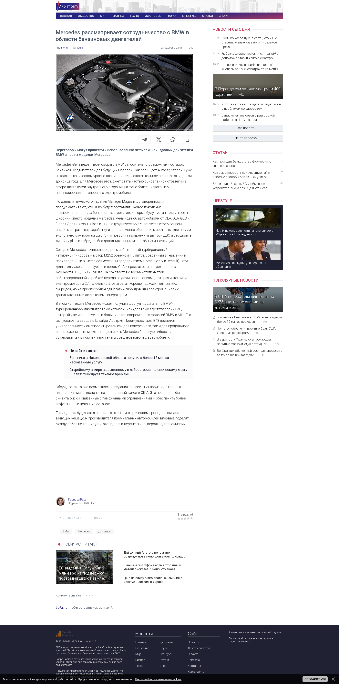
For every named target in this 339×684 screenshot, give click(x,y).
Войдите (61, 607)
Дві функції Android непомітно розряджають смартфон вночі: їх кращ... (154, 554)
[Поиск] (266, 6)
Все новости (246, 128)
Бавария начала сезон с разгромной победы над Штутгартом (248, 118)
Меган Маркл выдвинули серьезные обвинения (241, 264)
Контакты (194, 666)
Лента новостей (246, 138)
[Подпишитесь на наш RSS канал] (253, 652)
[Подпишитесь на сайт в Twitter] (242, 652)
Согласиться (315, 679)
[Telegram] (145, 140)
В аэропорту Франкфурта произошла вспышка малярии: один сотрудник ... (248, 342)
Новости (194, 642)
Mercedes (84, 531)
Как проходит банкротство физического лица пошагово (248, 164)
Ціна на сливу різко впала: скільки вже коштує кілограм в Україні (153, 580)
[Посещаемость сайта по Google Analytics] (64, 634)
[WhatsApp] (173, 140)
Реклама (194, 660)
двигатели (104, 531)
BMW (66, 531)
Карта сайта (196, 671)
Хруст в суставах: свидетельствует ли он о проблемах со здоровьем (251, 106)
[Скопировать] (187, 140)
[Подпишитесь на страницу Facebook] (231, 652)
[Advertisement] (124, 465)
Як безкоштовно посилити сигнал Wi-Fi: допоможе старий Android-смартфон (249, 56)
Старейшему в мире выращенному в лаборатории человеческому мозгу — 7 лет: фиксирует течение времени (128, 372)
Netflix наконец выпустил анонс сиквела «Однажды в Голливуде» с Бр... (244, 232)
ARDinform (62, 647)
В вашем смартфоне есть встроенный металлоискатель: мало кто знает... (152, 567)
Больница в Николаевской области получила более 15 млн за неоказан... (249, 319)
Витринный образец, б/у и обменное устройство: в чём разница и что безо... (248, 186)
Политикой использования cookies (158, 679)
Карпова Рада (77, 499)
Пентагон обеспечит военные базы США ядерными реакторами (246, 331)
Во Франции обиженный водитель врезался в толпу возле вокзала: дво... (249, 353)
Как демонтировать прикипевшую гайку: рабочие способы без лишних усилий (248, 175)
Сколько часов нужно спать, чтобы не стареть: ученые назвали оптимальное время (249, 42)
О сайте (193, 654)
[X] (159, 140)
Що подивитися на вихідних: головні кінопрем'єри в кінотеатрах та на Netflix (249, 67)
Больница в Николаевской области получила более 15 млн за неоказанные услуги (119, 360)
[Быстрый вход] (277, 6)
